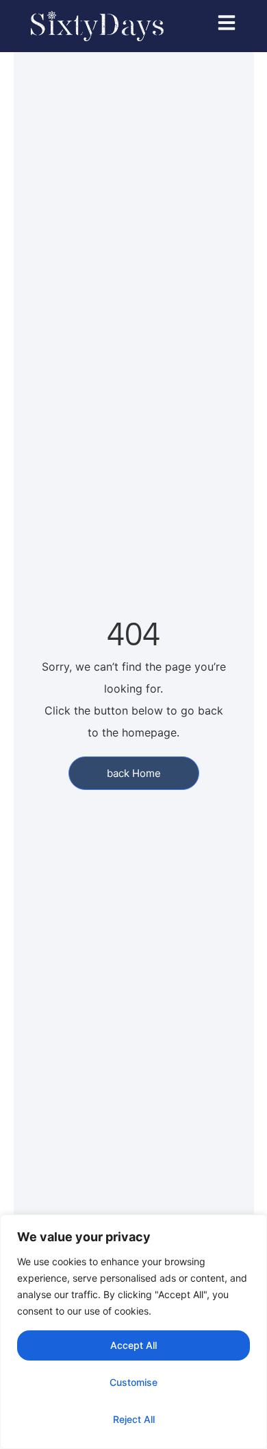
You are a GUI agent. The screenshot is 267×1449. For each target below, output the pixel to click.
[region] (133, 1331)
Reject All (134, 1419)
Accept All (133, 1345)
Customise (133, 1382)
